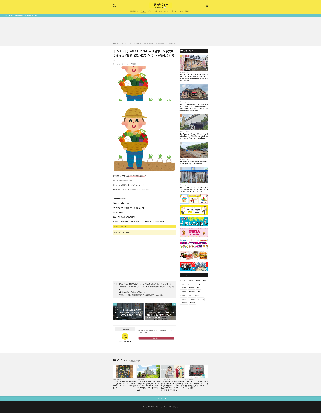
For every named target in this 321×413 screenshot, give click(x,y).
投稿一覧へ (156, 338)
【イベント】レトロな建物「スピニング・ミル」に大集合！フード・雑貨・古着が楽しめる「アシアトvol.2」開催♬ (196, 385)
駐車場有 (191, 280)
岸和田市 (197, 295)
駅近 (205, 280)
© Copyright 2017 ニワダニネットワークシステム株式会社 (160, 407)
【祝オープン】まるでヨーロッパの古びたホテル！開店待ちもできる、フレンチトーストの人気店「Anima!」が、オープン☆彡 (194, 189)
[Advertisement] (160, 30)
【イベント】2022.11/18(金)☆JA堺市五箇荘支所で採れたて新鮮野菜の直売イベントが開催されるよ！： (152, 43)
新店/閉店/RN (134, 11)
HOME (116, 44)
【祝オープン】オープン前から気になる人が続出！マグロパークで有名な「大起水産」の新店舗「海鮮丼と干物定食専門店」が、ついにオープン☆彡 (194, 78)
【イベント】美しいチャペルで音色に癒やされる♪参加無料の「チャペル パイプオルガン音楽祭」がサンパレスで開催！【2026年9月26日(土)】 (148, 386)
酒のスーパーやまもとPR (194, 284)
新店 (190, 295)
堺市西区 (201, 299)
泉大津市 (184, 291)
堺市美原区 (184, 303)
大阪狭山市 (192, 299)
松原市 (183, 295)
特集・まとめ (158, 11)
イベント (143, 11)
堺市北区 (134, 64)
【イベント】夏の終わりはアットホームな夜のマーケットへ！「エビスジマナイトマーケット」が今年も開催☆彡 (124, 385)
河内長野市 (192, 291)
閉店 (183, 284)
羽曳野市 (192, 287)
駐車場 (198, 280)
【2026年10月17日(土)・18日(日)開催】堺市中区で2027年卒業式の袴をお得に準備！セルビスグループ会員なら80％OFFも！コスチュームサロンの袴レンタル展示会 (172, 386)
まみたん (166, 11)
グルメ (150, 11)
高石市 (183, 280)
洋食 (199, 287)
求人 (200, 291)
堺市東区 (193, 303)
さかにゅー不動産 (184, 11)
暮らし (174, 11)
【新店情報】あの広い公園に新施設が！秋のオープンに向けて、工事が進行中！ (194, 163)
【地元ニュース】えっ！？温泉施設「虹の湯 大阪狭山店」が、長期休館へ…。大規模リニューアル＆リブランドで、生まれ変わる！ (194, 136)
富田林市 (184, 299)
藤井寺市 (184, 287)
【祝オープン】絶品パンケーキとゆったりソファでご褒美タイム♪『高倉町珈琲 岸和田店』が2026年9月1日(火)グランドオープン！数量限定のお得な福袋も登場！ (194, 107)
